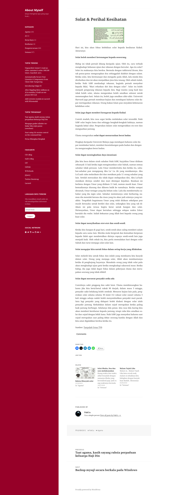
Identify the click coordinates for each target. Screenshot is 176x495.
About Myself (34, 10)
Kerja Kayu (29, 40)
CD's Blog (28, 155)
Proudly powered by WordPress (87, 489)
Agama (27, 32)
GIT (26, 163)
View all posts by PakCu (109, 415)
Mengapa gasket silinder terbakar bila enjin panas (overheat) (36, 126)
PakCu (91, 430)
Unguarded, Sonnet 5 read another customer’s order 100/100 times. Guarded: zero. (37, 70)
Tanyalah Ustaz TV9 (93, 327)
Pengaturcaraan (31, 48)
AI (26, 36)
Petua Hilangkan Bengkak (35, 139)
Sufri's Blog (29, 159)
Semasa (28, 52)
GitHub (28, 167)
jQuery (27, 175)
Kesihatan (29, 44)
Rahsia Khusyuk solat (84, 381)
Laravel (28, 183)
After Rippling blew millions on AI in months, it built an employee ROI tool (37, 92)
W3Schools (29, 171)
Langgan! (30, 216)
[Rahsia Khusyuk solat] (85, 373)
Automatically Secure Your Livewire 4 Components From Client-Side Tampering (36, 79)
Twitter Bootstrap (32, 179)
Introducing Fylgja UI (33, 86)
